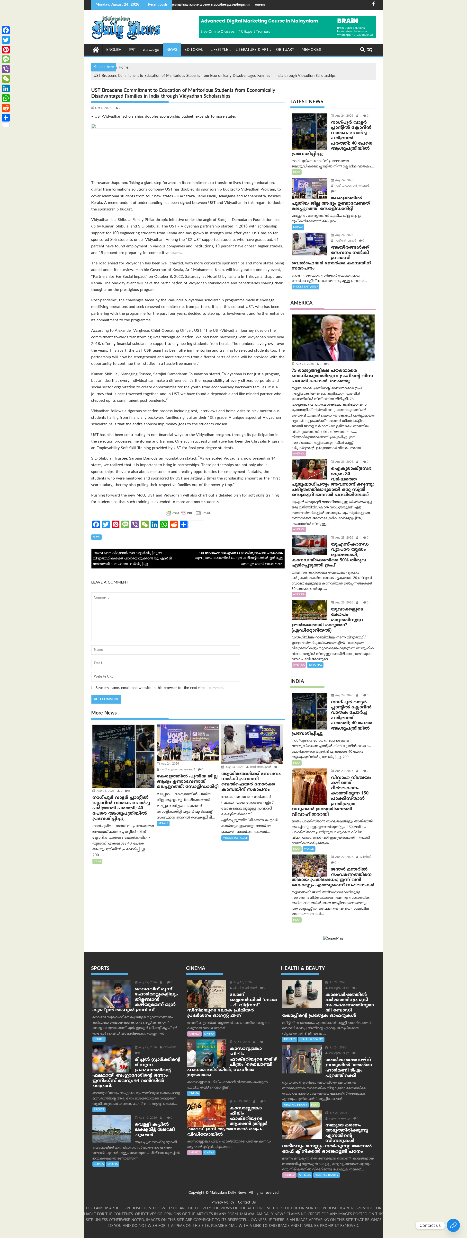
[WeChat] (6, 79)
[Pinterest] (6, 49)
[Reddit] (6, 108)
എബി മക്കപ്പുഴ (339, 1119)
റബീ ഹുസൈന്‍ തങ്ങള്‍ (177, 770)
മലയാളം (151, 50)
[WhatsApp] (6, 98)
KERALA (163, 823)
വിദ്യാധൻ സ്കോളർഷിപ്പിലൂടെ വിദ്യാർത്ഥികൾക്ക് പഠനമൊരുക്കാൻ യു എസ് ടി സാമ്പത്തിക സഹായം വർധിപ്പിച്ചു (132, 558)
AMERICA (299, 453)
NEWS (171, 50)
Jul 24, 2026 (337, 1048)
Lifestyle (219, 50)
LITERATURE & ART (252, 50)
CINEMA (209, 1034)
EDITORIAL (194, 50)
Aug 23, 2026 (343, 462)
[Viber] (6, 69)
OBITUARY (285, 50)
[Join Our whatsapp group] (453, 1225)
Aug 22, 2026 (343, 857)
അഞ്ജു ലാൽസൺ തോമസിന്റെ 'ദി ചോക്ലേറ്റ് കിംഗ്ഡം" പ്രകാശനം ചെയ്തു (259, 5)
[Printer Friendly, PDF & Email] (188, 513)
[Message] (6, 59)
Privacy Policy (222, 1202)
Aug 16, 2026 (147, 1118)
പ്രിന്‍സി (365, 857)
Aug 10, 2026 (242, 983)
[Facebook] (6, 30)
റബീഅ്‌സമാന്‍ (260, 767)
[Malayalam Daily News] (96, 49)
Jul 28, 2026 (337, 983)
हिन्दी (132, 50)
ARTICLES (290, 1039)
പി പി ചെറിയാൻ (244, 988)
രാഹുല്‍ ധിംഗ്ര (339, 988)
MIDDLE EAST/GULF (235, 838)
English (113, 50)
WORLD (309, 849)
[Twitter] (6, 40)
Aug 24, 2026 (105, 791)
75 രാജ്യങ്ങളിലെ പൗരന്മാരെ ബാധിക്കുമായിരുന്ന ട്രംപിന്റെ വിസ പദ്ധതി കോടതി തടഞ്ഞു (176, 5)
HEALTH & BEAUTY (311, 1039)
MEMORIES (311, 50)
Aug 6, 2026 (241, 1042)
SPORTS (99, 1039)
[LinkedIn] (6, 88)
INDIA (97, 861)
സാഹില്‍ (169, 1047)
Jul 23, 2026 (241, 1102)
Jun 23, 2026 (338, 1113)
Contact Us (247, 1202)
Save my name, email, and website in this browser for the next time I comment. (160, 688)
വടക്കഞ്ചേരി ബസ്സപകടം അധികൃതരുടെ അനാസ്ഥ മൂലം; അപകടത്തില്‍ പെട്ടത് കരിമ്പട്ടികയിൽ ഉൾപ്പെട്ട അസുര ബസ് (239, 558)
